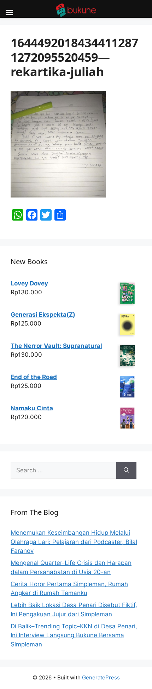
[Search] (126, 470)
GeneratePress (101, 677)
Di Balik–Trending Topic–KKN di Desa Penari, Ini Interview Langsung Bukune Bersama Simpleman (74, 635)
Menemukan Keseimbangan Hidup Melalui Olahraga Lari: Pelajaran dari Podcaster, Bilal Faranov (74, 541)
